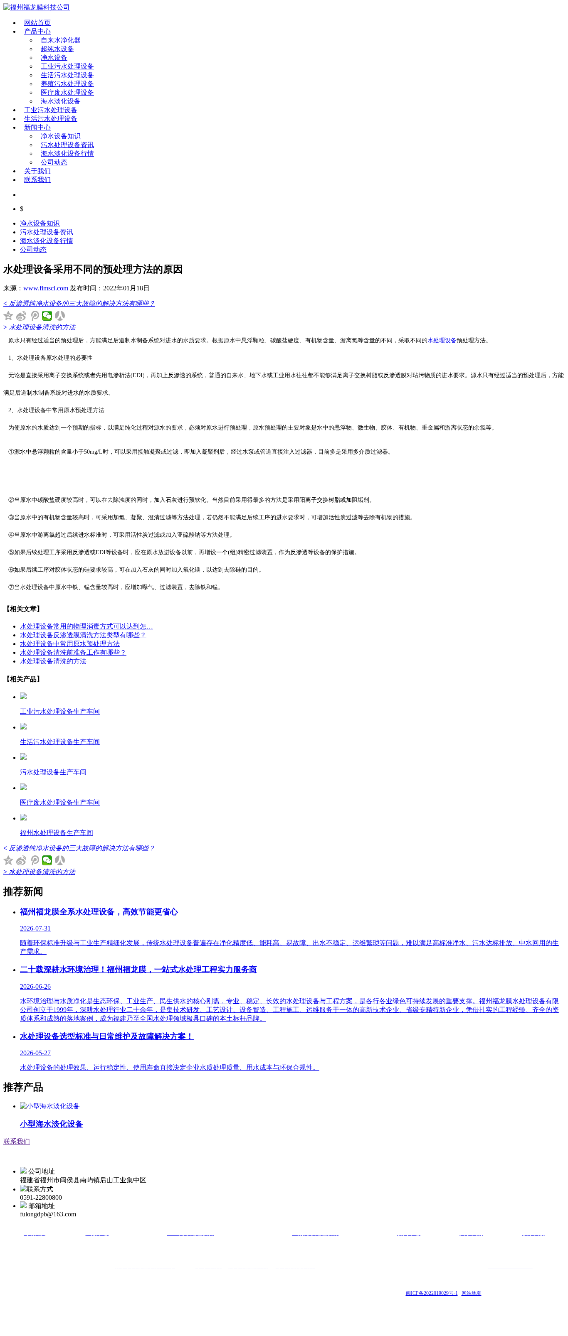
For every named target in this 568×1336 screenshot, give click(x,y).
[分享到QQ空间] (8, 316)
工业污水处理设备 (67, 66)
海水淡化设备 (61, 101)
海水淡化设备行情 (67, 153)
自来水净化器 (61, 40)
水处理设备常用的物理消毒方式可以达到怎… (86, 626)
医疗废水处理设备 (67, 92)
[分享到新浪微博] (21, 316)
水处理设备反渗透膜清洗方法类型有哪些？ (83, 635)
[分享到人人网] (60, 316)
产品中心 (37, 31)
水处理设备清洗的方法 (53, 661)
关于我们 (37, 170)
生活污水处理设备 (67, 75)
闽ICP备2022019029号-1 (432, 1293)
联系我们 (37, 179)
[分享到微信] (47, 316)
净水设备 (54, 57)
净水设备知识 (61, 136)
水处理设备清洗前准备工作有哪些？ (73, 652)
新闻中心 (37, 127)
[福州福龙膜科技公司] (36, 7)
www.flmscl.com (45, 288)
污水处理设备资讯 (67, 144)
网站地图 (472, 1293)
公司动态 (54, 162)
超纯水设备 (57, 48)
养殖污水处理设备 (67, 83)
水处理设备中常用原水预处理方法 (70, 643)
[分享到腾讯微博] (34, 316)
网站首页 (37, 22)
